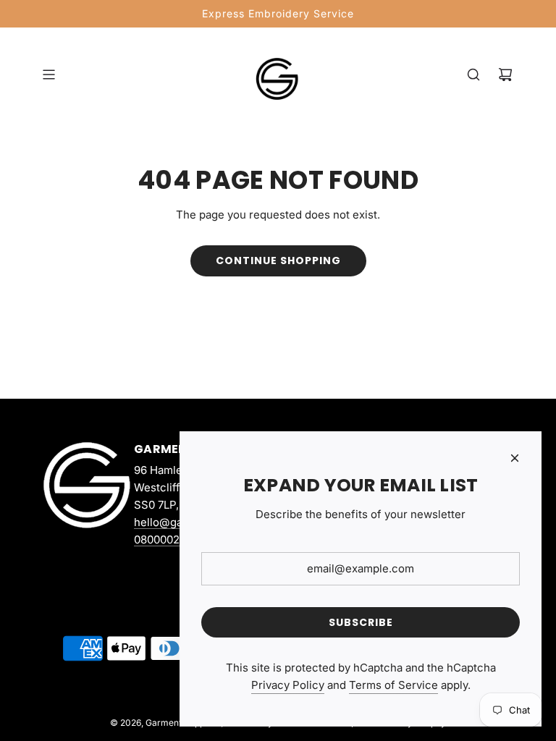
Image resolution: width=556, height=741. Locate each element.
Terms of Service (393, 685)
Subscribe (361, 622)
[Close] (515, 458)
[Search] (473, 74)
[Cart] (505, 74)
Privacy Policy (287, 685)
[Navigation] (48, 74)
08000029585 (170, 539)
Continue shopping (278, 260)
